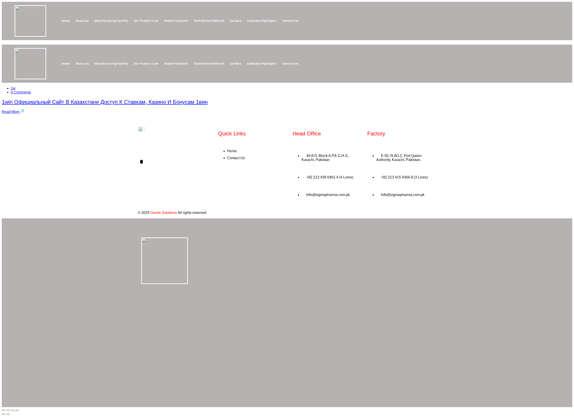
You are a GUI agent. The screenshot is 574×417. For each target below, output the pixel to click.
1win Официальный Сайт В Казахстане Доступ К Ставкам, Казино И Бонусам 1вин (105, 102)
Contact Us (290, 20)
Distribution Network (209, 20)
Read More (11, 112)
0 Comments (21, 92)
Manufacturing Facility (111, 20)
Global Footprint (176, 20)
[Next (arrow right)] (8, 414)
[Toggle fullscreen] (8, 410)
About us (82, 20)
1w (13, 88)
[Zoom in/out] (3, 410)
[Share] (12, 410)
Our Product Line (146, 20)
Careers (235, 20)
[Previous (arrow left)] (3, 414)
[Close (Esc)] (17, 410)
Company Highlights (261, 20)
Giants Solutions (163, 213)
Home (66, 20)
